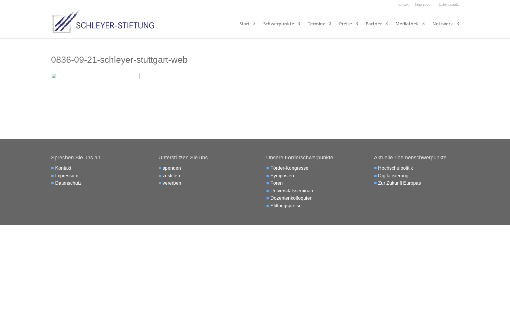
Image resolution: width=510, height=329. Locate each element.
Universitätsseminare (292, 190)
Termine (317, 24)
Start (244, 24)
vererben (172, 183)
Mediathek (407, 24)
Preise (345, 24)
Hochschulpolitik (395, 168)
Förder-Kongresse (289, 168)
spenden (172, 168)
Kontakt (404, 5)
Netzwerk (442, 24)
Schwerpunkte (278, 24)
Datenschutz (449, 5)
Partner (374, 24)
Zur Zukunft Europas (399, 183)
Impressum (424, 5)
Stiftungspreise (286, 205)
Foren (276, 183)
